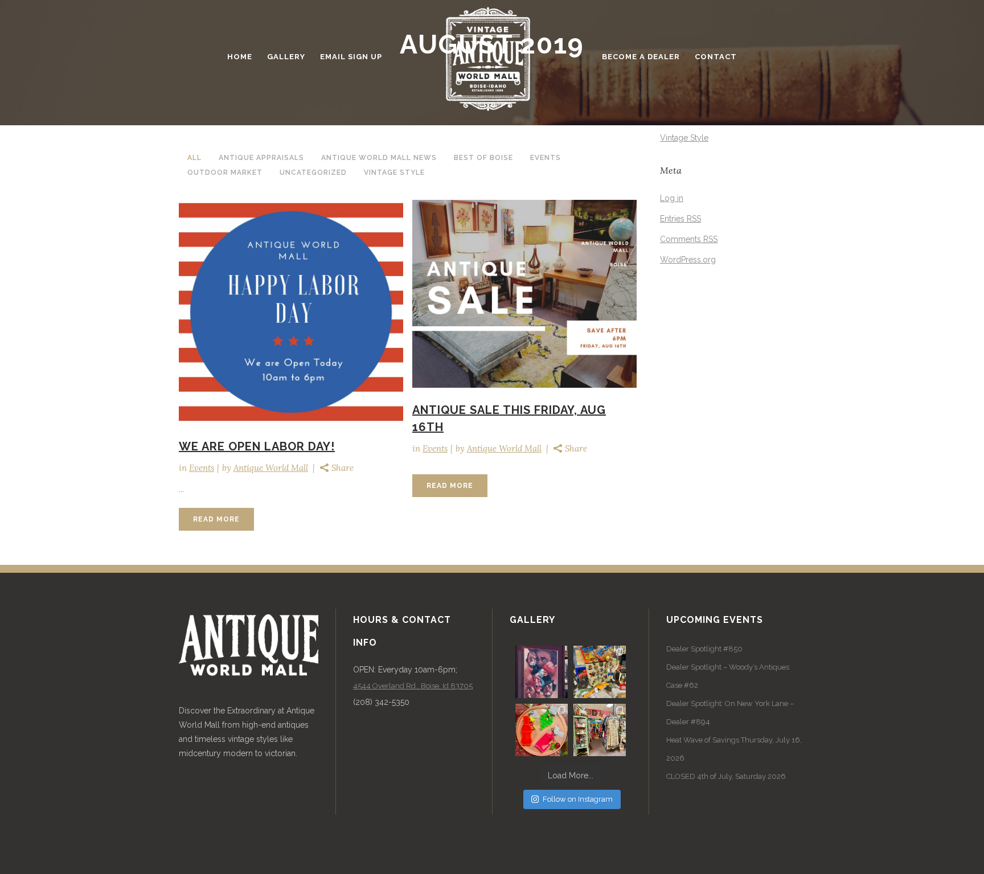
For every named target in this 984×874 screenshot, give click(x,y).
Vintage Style (684, 137)
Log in (671, 198)
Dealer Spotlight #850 (704, 649)
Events (201, 467)
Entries (680, 218)
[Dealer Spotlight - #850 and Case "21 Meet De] (599, 730)
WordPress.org (688, 259)
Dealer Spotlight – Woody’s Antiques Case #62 (727, 676)
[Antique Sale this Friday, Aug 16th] (524, 294)
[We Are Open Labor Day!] (291, 312)
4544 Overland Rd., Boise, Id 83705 (413, 686)
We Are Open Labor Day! (257, 446)
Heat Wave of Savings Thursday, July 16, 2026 (734, 749)
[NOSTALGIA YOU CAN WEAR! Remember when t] (541, 730)
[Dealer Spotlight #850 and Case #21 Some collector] (599, 672)
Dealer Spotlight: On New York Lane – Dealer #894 (730, 712)
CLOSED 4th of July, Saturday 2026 (726, 776)
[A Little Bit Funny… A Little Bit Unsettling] (541, 672)
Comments (689, 239)
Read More (216, 519)
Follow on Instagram (578, 799)
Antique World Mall (270, 467)
